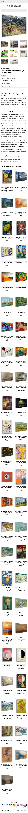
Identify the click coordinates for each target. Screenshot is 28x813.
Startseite (4, 10)
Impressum (4, 810)
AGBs (8, 810)
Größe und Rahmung (6, 83)
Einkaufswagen (24, 1)
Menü (4, 1)
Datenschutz (13, 810)
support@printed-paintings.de (11, 161)
